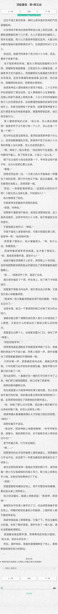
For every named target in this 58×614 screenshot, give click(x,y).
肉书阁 (29, 594)
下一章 (47, 12)
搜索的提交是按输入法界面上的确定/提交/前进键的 (22, 562)
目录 (29, 12)
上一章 (10, 12)
